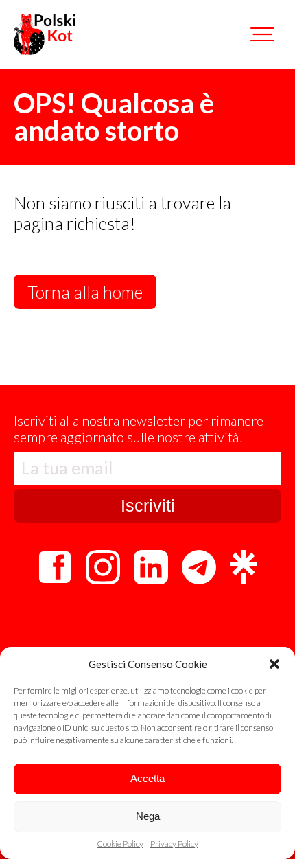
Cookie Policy (120, 844)
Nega (148, 816)
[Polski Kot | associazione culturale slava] (44, 34)
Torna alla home (85, 292)
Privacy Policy (174, 844)
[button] (274, 664)
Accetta (147, 778)
